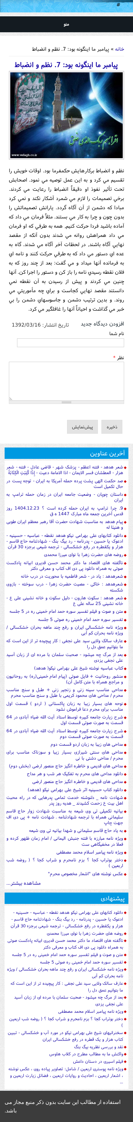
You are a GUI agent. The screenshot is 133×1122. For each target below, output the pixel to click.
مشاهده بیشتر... (23, 883)
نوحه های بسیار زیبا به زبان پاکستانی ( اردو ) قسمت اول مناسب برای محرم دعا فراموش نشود (64, 706)
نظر (118, 357)
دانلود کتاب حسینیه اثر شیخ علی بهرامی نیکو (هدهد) (75, 789)
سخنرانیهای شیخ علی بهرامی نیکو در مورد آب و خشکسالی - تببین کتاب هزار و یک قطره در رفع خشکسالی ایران (65, 1036)
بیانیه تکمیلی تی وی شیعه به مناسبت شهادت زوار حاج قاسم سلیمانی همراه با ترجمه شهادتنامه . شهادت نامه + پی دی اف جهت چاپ (64, 816)
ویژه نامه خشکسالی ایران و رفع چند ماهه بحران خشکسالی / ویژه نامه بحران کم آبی (64, 630)
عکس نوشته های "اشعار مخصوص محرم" (85, 873)
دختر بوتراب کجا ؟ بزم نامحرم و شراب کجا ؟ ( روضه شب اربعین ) (64, 862)
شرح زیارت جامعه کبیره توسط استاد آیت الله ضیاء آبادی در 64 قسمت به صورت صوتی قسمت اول (64, 719)
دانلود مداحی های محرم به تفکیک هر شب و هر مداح (75, 773)
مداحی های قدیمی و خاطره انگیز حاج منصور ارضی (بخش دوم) (66, 765)
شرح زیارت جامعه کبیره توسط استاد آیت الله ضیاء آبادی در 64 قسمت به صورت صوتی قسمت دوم (64, 733)
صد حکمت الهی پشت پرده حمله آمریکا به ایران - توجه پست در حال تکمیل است (64, 483)
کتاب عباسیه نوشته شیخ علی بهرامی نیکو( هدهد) (78, 668)
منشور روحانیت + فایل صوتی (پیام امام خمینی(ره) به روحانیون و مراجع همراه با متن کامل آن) (64, 679)
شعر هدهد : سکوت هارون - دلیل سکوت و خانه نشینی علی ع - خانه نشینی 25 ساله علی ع (64, 600)
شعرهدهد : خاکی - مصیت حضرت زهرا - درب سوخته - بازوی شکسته (64, 587)
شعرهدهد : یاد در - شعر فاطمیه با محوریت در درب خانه (72, 576)
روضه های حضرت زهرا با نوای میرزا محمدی (83, 554)
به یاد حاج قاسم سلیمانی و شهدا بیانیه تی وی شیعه (76, 830)
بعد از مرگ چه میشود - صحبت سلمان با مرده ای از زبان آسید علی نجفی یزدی (64, 657)
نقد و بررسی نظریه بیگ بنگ (98, 1046)
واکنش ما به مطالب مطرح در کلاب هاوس (86, 1053)
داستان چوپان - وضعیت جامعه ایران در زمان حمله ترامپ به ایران (64, 497)
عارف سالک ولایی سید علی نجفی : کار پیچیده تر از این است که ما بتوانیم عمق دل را (64, 643)
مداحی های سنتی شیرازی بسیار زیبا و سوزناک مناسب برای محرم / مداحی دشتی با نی (64, 755)
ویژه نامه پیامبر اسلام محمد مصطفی (89, 852)
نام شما (116, 333)
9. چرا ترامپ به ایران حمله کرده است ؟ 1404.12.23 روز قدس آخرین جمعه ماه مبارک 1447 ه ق (64, 511)
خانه (119, 48)
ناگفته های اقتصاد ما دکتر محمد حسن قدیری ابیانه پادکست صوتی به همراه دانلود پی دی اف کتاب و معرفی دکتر (64, 565)
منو (66, 24)
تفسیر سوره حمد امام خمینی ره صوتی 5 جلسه (80, 619)
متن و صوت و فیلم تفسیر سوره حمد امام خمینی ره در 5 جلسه (66, 611)
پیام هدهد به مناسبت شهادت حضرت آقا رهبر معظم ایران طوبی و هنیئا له (64, 524)
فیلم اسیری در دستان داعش (98, 1061)
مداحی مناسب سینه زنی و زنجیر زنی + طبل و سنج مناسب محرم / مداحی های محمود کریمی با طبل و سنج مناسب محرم (64, 692)
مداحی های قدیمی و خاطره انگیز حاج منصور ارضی (77, 781)
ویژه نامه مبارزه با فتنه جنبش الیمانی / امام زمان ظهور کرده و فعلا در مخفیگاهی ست (64, 841)
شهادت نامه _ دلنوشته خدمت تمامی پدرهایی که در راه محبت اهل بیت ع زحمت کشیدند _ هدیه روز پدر (64, 800)
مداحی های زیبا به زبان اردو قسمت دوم (87, 744)
